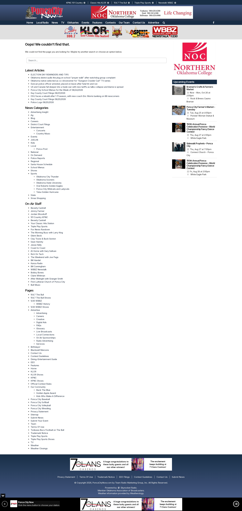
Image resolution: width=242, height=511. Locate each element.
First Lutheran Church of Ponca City (48, 281)
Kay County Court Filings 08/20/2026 (48, 99)
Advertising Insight (39, 112)
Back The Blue (43, 390)
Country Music (43, 133)
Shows (34, 170)
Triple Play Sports (142, 3)
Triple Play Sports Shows (42, 439)
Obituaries (73, 22)
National (34, 152)
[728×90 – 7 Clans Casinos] (131, 504)
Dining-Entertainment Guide (44, 359)
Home (29, 22)
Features (97, 22)
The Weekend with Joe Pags (44, 257)
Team (33, 424)
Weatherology (136, 493)
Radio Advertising (44, 340)
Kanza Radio (37, 263)
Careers (34, 121)
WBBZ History (43, 304)
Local (33, 146)
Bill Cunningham (38, 266)
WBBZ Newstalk (38, 269)
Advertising (41, 313)
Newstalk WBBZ (166, 3)
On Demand (36, 155)
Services (40, 344)
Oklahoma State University (48, 182)
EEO (33, 362)
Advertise (153, 22)
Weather (35, 445)
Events (85, 22)
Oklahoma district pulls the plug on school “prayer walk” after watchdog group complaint (73, 77)
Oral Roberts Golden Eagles (49, 186)
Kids (33, 142)
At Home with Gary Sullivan (43, 251)
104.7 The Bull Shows (41, 297)
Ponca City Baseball (40, 399)
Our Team (124, 22)
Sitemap (35, 414)
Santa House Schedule (41, 164)
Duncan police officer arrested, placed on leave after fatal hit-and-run (64, 83)
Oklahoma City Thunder (47, 176)
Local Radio (42, 22)
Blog (33, 118)
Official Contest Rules (41, 384)
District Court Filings (40, 124)
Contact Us (139, 22)
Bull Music (35, 285)
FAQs (38, 325)
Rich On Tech (37, 254)
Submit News (37, 417)
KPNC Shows (37, 380)
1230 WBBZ (36, 300)
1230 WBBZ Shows (40, 307)
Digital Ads (41, 322)
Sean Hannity (37, 241)
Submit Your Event (39, 420)
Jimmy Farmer (37, 211)
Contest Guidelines (40, 356)
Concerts (40, 130)
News (55, 22)
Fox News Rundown (40, 229)
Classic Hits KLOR (98, 3)
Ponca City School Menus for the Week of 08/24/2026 (57, 90)
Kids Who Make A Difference (50, 396)
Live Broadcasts (44, 331)
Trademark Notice (39, 433)
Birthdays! (35, 347)
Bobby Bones (37, 272)
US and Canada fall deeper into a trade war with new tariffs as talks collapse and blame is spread (77, 87)
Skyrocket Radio (128, 487)
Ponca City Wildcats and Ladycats (52, 189)
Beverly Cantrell (38, 208)
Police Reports (38, 158)
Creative (40, 319)
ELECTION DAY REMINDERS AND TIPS (50, 74)
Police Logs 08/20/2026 (42, 102)
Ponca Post (41, 149)
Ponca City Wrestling (41, 408)
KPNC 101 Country (74, 3)
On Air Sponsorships (46, 337)
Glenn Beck (36, 235)
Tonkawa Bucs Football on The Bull (47, 430)
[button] (164, 22)
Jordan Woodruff (39, 214)
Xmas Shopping (38, 198)
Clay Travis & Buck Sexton (43, 238)
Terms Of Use (37, 427)
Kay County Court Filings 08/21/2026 (48, 93)
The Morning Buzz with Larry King (47, 232)
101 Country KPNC (39, 217)
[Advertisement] (142, 12)
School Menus (37, 167)
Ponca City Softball (40, 402)
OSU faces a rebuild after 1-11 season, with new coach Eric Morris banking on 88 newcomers (75, 96)
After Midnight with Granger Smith (47, 278)
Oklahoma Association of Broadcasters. (125, 490)
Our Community (38, 387)
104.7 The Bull (120, 3)
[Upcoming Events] (178, 94)
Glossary (40, 328)
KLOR (33, 371)
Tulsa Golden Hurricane (47, 192)
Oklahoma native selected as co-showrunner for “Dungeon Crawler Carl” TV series (70, 80)
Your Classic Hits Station (42, 223)
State (33, 195)
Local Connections (45, 334)
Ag (32, 115)
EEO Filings (124, 477)
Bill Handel (36, 260)
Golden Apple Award (46, 393)
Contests (110, 22)
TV (62, 22)
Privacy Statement (39, 411)
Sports (34, 173)
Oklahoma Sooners (45, 179)
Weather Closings (39, 448)
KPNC (34, 377)
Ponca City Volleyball (41, 405)
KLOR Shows (37, 374)
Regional (35, 161)
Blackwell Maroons (40, 350)
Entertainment (37, 127)
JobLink (34, 139)
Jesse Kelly (36, 245)
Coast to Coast (38, 248)
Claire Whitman (38, 275)
